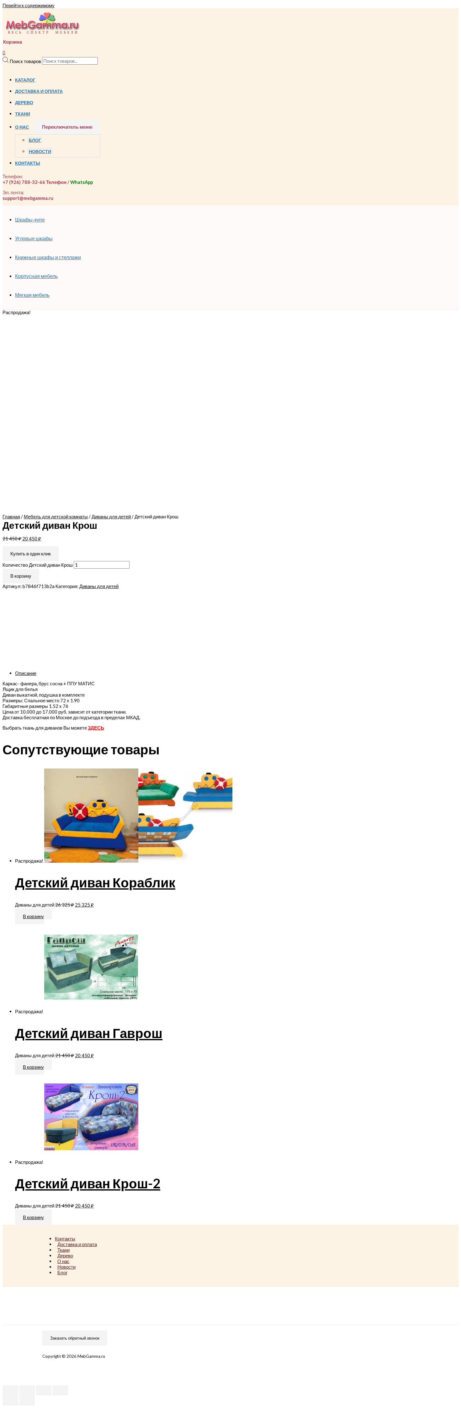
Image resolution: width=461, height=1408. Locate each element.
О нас (22, 127)
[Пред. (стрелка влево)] (10, 1400)
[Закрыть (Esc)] (10, 1390)
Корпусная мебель (36, 276)
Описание (25, 673)
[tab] (203, 673)
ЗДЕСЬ (96, 728)
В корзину (20, 576)
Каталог (25, 80)
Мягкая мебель (32, 295)
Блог (35, 140)
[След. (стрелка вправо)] (27, 1400)
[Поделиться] (27, 1390)
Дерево (24, 102)
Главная (11, 516)
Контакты (27, 163)
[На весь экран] (43, 1390)
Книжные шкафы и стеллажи (48, 257)
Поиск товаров (25, 61)
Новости (40, 151)
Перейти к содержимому (29, 5)
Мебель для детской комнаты (56, 516)
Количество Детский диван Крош (38, 565)
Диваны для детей (111, 516)
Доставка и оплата (39, 91)
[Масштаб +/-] (60, 1390)
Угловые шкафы (34, 238)
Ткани (22, 113)
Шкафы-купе (30, 219)
